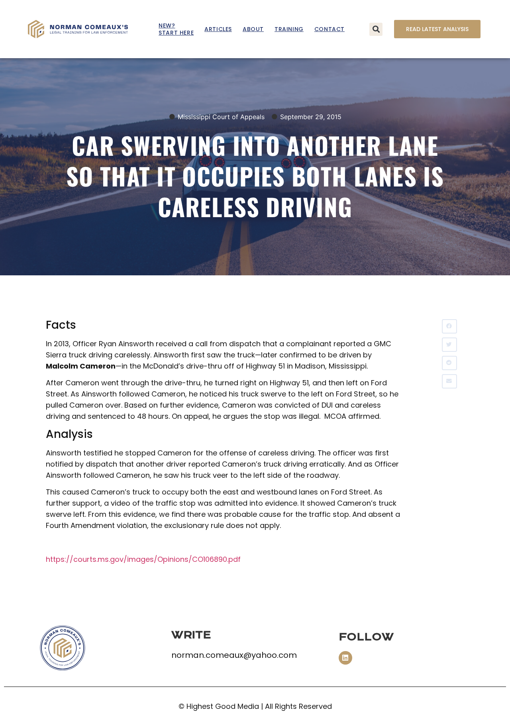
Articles (218, 29)
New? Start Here (176, 29)
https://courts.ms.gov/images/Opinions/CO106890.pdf (143, 559)
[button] (375, 29)
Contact (329, 29)
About (253, 29)
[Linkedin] (345, 658)
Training (289, 29)
